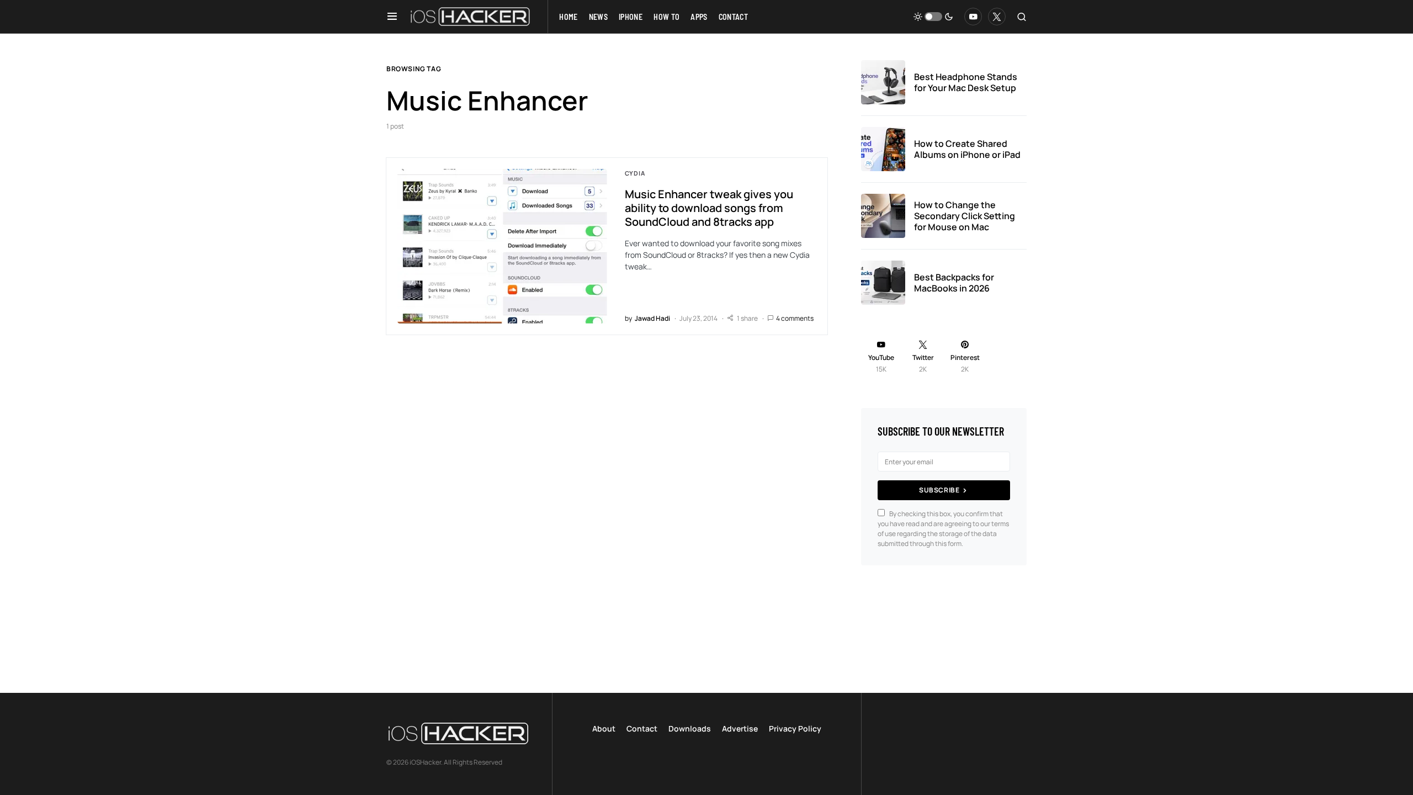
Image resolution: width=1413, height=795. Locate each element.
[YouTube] (973, 17)
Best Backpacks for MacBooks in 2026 (954, 282)
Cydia (635, 173)
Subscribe (939, 490)
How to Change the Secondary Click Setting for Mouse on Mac (964, 216)
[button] (392, 16)
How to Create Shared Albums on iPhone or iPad (967, 149)
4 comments (795, 318)
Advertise (740, 728)
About (603, 728)
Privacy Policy (795, 728)
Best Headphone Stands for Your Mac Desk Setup (965, 82)
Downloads (689, 728)
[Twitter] (997, 17)
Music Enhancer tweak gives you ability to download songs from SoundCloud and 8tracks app (709, 208)
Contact (641, 728)
